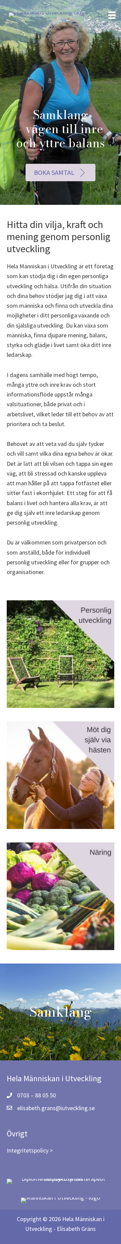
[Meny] (112, 15)
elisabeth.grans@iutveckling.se (56, 1108)
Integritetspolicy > (30, 1150)
